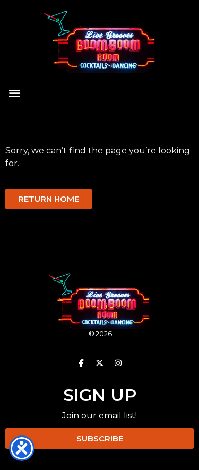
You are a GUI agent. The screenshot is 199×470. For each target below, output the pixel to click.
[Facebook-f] (81, 363)
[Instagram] (118, 363)
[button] (14, 93)
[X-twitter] (100, 363)
